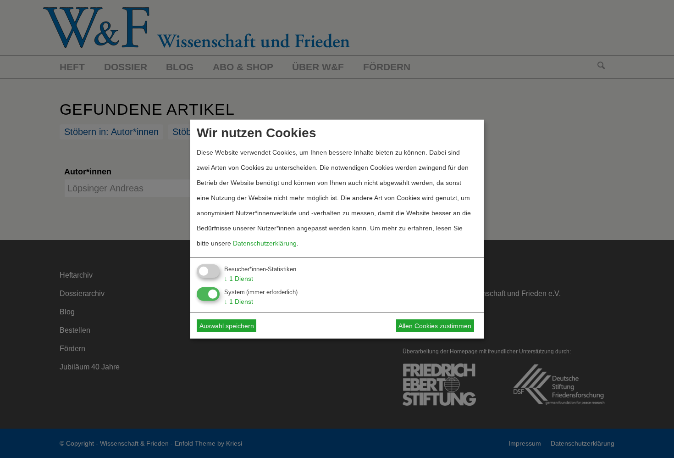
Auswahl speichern (226, 326)
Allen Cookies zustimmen (434, 326)
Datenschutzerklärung (265, 242)
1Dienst (238, 278)
